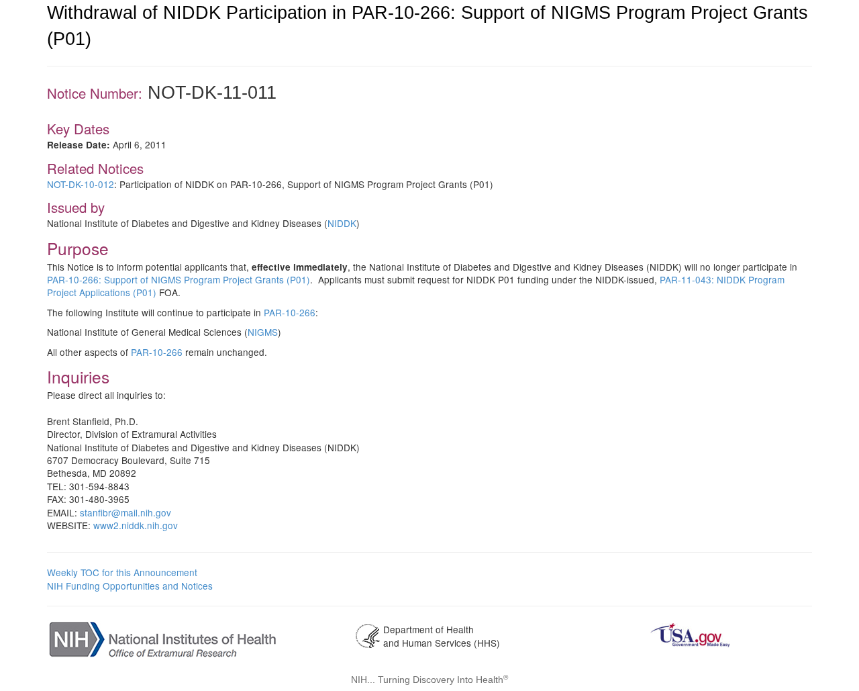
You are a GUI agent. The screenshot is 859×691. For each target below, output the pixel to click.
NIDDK (341, 223)
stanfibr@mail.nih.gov (125, 512)
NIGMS (263, 331)
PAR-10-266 (289, 312)
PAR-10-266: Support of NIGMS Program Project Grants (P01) (178, 279)
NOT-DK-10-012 (80, 184)
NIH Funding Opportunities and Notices (130, 585)
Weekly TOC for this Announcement (122, 572)
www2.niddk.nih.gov (135, 525)
